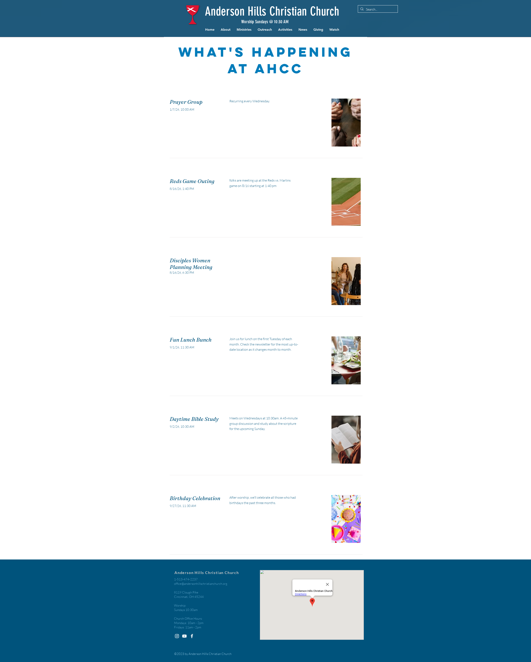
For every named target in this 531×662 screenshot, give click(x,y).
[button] (226, 29)
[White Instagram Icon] (177, 636)
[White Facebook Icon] (192, 636)
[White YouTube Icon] (184, 636)
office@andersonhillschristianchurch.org (200, 584)
